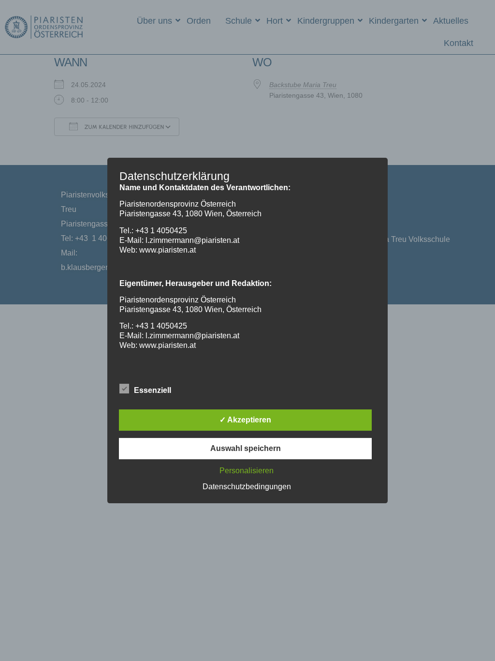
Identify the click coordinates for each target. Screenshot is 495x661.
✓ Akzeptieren (245, 420)
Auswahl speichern (245, 448)
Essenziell (152, 390)
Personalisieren (246, 470)
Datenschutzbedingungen (247, 486)
